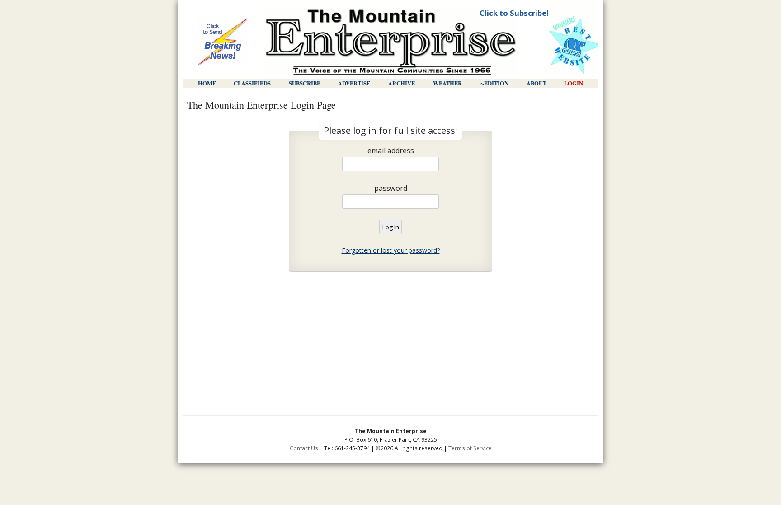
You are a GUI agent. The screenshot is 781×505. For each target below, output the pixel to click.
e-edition (494, 83)
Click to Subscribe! (514, 13)
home (207, 83)
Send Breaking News (222, 41)
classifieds (252, 83)
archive (401, 83)
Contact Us (304, 448)
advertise (354, 83)
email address (390, 151)
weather (447, 83)
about (536, 83)
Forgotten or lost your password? (391, 250)
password (390, 188)
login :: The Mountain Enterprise (391, 42)
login (573, 83)
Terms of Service (470, 448)
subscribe (304, 83)
